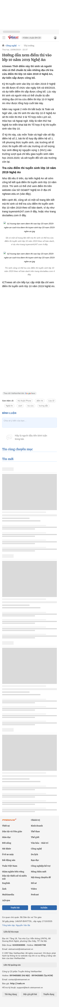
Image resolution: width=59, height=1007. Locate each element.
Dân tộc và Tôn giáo (12, 831)
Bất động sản (8, 860)
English (6, 883)
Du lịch (34, 854)
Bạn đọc (35, 860)
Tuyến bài (15, 907)
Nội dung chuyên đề (41, 877)
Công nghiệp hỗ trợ (40, 866)
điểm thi (40, 401)
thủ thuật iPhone (24, 401)
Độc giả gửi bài (30, 994)
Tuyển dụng (48, 994)
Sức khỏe (6, 848)
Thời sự (6, 825)
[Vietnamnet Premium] (9, 821)
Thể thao (35, 831)
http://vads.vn (17, 983)
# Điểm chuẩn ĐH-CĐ (32, 38)
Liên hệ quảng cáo (12, 965)
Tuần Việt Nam (9, 866)
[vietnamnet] (13, 39)
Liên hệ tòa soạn (11, 932)
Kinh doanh (37, 825)
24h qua (6, 900)
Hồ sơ (34, 883)
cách (20, 406)
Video (34, 889)
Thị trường (29, 46)
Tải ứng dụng (11, 994)
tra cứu (30, 406)
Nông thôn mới (38, 871)
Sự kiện (44, 907)
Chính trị (35, 820)
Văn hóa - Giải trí (39, 843)
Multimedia (8, 894)
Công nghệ (11, 46)
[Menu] (4, 37)
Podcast (35, 894)
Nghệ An (9, 406)
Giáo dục (6, 837)
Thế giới (35, 837)
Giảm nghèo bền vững (13, 871)
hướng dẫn (43, 406)
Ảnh (4, 889)
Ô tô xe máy (8, 854)
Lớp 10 (51, 401)
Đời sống (6, 843)
